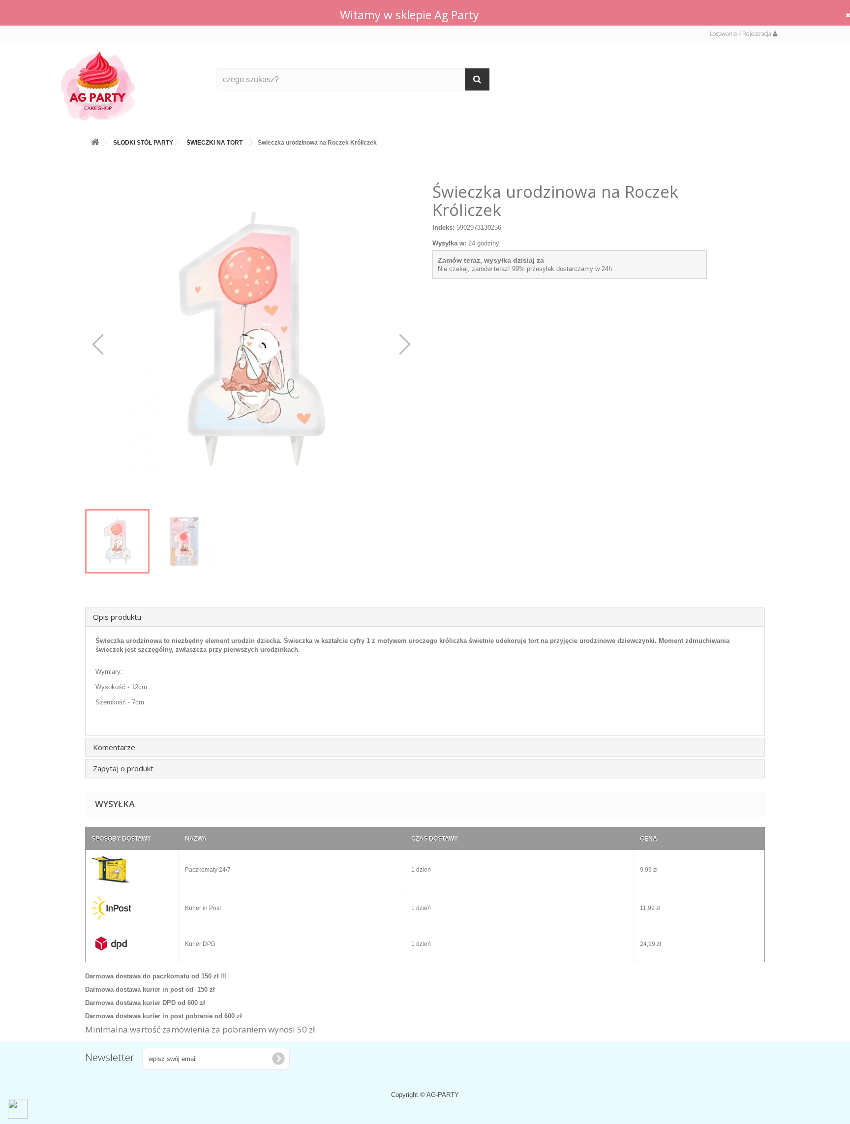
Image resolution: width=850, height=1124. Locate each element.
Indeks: (443, 227)
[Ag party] (131, 85)
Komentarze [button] (114, 747)
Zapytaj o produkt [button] (123, 768)
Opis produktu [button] (117, 617)
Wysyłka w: (449, 243)
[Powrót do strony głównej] (95, 140)
